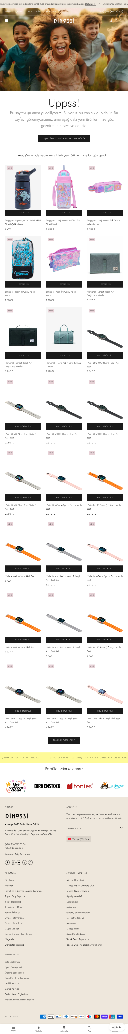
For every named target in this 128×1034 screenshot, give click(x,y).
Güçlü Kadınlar (12, 928)
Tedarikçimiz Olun (13, 907)
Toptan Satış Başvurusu (15, 896)
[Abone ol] (121, 828)
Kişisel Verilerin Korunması (17, 978)
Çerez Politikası (12, 989)
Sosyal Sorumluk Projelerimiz (18, 934)
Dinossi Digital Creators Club (80, 885)
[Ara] (110, 20)
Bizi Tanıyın (10, 880)
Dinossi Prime (73, 928)
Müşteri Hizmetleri (75, 880)
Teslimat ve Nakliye (75, 917)
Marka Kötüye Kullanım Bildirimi (19, 999)
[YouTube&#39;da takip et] (112, 11)
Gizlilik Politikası (12, 983)
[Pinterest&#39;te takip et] (121, 11)
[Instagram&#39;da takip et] (107, 11)
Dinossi (15, 1016)
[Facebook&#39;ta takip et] (102, 11)
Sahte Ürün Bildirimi (75, 934)
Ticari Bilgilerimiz (13, 901)
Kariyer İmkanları (12, 912)
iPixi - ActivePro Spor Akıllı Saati (20, 576)
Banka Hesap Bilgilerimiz (16, 994)
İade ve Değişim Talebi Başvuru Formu (84, 944)
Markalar (9, 885)
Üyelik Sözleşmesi (13, 967)
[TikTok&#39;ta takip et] (116, 11)
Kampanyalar (72, 901)
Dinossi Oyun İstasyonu (77, 891)
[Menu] (6, 20)
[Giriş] (116, 20)
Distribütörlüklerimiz (14, 944)
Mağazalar (9, 939)
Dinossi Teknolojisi (13, 923)
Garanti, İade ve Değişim (78, 912)
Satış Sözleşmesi (12, 962)
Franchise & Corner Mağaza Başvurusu (23, 891)
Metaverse (71, 923)
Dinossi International (14, 917)
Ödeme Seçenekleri (14, 972)
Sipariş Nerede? (74, 896)
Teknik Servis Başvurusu (77, 939)
